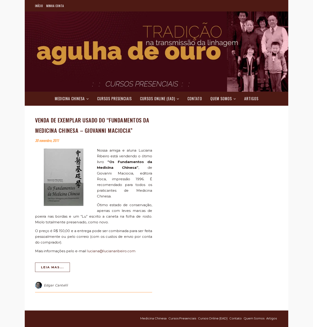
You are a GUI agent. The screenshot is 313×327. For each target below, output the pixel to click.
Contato (194, 98)
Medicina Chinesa (70, 98)
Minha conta (55, 5)
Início (39, 5)
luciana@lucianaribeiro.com (111, 251)
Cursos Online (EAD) (157, 98)
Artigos (251, 98)
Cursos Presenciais (114, 98)
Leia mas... (52, 267)
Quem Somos (221, 98)
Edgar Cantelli (56, 285)
